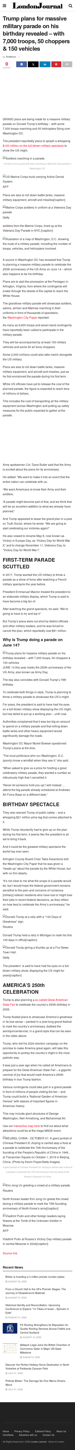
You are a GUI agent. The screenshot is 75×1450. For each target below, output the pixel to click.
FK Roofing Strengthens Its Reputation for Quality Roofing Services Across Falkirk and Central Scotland (45, 1328)
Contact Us (48, 1435)
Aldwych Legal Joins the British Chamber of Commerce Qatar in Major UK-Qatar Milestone (45, 1348)
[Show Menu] (4, 5)
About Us (61, 1431)
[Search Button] (70, 5)
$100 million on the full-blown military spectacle (33, 146)
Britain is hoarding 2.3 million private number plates (34, 1277)
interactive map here (27, 1126)
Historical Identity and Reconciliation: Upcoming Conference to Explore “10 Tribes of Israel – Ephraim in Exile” (37, 1308)
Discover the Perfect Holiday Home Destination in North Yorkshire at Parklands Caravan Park (37, 1366)
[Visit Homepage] (37, 5)
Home (6, 1431)
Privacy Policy (22, 1431)
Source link (10, 1253)
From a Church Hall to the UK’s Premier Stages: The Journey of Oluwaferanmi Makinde (35, 1291)
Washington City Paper (22, 317)
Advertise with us (28, 1435)
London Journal (38, 1441)
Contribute (8, 1435)
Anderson (11, 56)
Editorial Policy (43, 1431)
